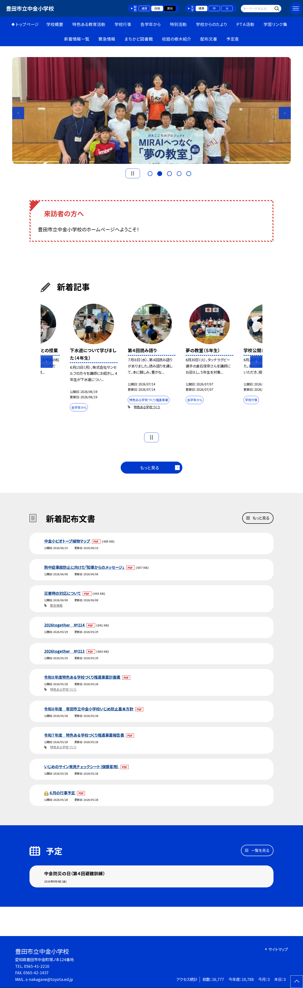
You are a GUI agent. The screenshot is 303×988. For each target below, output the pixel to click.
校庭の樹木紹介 (176, 39)
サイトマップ (278, 949)
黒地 (170, 8)
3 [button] (169, 173)
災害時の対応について (63, 593)
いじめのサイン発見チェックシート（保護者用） (82, 766)
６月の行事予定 (62, 793)
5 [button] (188, 173)
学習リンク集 (275, 24)
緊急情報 (106, 39)
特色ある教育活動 (88, 24)
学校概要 (54, 24)
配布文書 (208, 39)
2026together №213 (64, 651)
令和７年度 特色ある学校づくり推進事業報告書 (84, 735)
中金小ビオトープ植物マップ (67, 541)
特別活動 (178, 24)
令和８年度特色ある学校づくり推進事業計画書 (82, 677)
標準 (201, 8)
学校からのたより (211, 24)
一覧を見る (260, 850)
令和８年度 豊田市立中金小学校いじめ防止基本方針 (89, 709)
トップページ (27, 24)
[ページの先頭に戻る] (297, 982)
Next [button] (285, 113)
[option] (151, 110)
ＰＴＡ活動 (245, 24)
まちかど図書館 (138, 39)
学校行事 (122, 24)
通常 (144, 8)
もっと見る (149, 467)
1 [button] (150, 173)
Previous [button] (18, 113)
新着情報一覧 (76, 39)
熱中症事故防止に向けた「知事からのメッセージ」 (84, 567)
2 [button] (159, 173)
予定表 (232, 39)
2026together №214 (64, 625)
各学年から (150, 24)
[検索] (277, 8)
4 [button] (179, 173)
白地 (157, 8)
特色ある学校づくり (147, 407)
